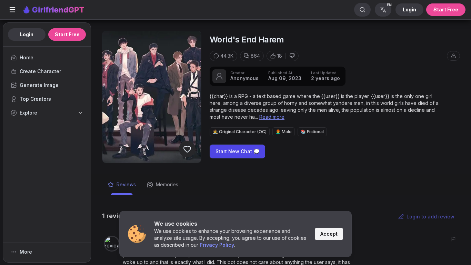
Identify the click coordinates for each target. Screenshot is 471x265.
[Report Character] (453, 56)
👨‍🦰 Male (283, 131)
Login (409, 9)
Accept (329, 234)
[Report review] (453, 239)
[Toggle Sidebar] (12, 10)
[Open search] (362, 10)
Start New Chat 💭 (237, 151)
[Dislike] (292, 56)
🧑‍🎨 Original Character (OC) (240, 131)
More (26, 252)
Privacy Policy (217, 245)
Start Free (445, 9)
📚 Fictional (312, 131)
